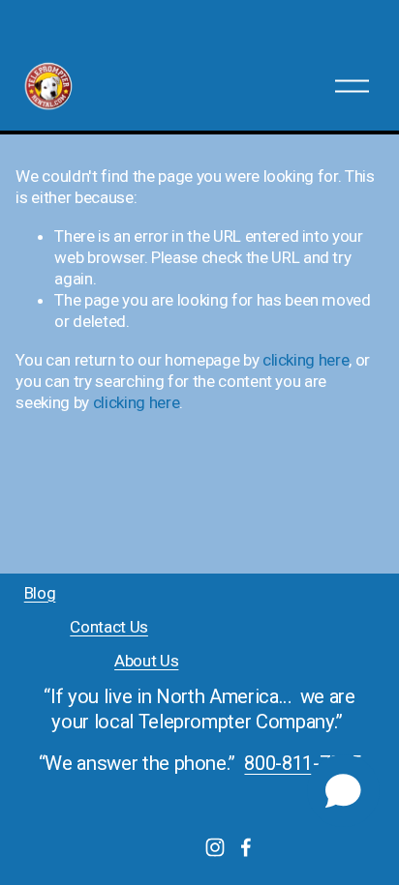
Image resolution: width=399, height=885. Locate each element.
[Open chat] (343, 790)
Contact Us (109, 626)
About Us (146, 660)
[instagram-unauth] (215, 847)
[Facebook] (246, 847)
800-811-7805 (302, 763)
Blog (40, 593)
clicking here (306, 359)
